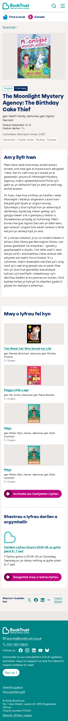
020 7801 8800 (17, 644)
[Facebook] (21, 650)
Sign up (10, 672)
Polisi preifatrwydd (14, 691)
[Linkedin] (34, 650)
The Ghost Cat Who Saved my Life (27, 348)
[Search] (54, 6)
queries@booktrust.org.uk (24, 638)
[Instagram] (27, 650)
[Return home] (16, 6)
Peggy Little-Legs (16, 390)
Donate (39, 17)
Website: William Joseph (17, 715)
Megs (7, 428)
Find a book (17, 17)
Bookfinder (9, 27)
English (8, 88)
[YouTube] (40, 650)
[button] (29, 600)
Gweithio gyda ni (13, 687)
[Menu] (62, 6)
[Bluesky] (47, 650)
